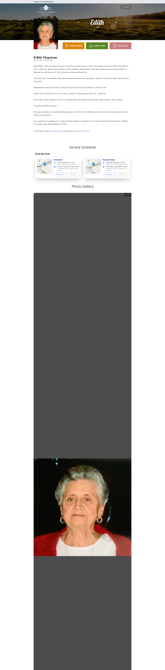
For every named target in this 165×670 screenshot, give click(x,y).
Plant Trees (73, 174)
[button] (44, 164)
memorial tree (56, 131)
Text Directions (60, 174)
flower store (85, 131)
